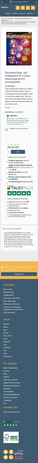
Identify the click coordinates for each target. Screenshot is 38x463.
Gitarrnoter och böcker (12, 298)
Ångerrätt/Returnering (11, 383)
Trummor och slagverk (12, 307)
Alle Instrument (9, 312)
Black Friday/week (10, 368)
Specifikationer (17, 228)
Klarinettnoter (8, 292)
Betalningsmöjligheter (11, 386)
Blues (5, 327)
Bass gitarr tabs (9, 301)
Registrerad (19, 274)
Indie (5, 339)
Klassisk (6, 342)
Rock (5, 353)
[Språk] (18, 8)
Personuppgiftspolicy (11, 394)
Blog (5, 374)
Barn (5, 330)
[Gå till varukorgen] (33, 8)
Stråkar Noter (8, 295)
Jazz (5, 345)
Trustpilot (10, 185)
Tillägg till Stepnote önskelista (18, 128)
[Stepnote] (4, 7)
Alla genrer (7, 356)
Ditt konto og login (10, 397)
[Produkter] (23, 8)
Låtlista (11, 228)
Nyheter (6, 377)
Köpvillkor (7, 389)
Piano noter (7, 289)
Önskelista (7, 400)
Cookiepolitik (8, 391)
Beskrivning (6, 229)
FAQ (5, 403)
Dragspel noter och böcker (13, 309)
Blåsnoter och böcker (11, 304)
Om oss (6, 371)
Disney (6, 333)
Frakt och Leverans (10, 380)
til (6, 412)
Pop (4, 351)
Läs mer (7, 107)
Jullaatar (6, 348)
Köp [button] (18, 152)
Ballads (6, 324)
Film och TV (7, 336)
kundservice (12, 412)
